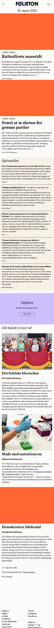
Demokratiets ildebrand (22, 527)
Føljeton (5, 611)
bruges (46, 274)
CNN (3, 182)
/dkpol (4, 613)
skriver (43, 243)
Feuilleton (6, 619)
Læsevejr (6, 624)
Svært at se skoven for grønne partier (22, 125)
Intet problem (28, 572)
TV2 (3, 261)
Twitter (31, 611)
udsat (47, 171)
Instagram (32, 613)
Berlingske (7, 287)
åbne (4, 197)
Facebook (32, 616)
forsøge (34, 219)
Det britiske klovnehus (21, 373)
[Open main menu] (48, 4)
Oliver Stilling (7, 79)
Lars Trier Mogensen (9, 152)
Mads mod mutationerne (22, 454)
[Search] (3, 4)
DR (3, 235)
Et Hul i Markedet (9, 621)
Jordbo (5, 616)
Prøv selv (27, 314)
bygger (44, 176)
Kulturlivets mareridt (22, 56)
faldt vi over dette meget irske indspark (24, 388)
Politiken (6, 208)
